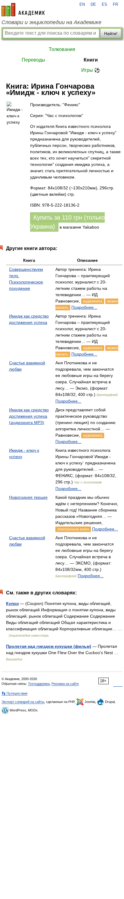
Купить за (67, 222)
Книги (91, 59)
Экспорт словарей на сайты (23, 702)
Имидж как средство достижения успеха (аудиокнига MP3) (29, 416)
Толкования (62, 49)
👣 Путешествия (14, 693)
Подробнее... (84, 307)
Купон (12, 603)
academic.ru (23, 9)
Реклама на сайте (65, 683)
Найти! (110, 33)
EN (82, 4)
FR (115, 4)
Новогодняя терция (28, 497)
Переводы (33, 59)
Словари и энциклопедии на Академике (51, 22)
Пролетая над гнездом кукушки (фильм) (48, 646)
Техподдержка (39, 683)
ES (104, 4)
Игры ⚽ (90, 70)
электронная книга (73, 529)
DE (93, 4)
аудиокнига (92, 301)
